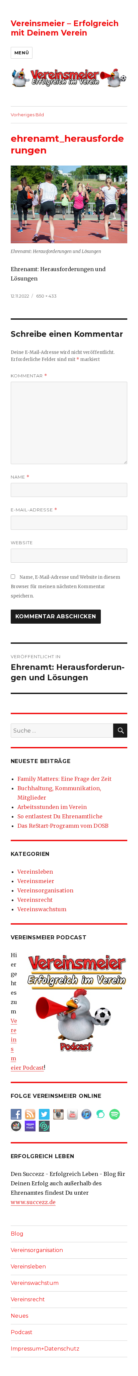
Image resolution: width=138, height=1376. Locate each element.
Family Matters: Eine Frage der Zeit (64, 778)
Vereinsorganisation (45, 890)
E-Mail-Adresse (34, 510)
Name (20, 477)
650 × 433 (46, 296)
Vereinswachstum (41, 909)
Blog (17, 1234)
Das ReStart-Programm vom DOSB (63, 825)
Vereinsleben (35, 871)
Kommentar (29, 376)
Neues (19, 1316)
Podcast (21, 1332)
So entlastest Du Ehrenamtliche (59, 816)
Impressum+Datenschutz (45, 1349)
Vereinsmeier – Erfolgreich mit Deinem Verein (65, 28)
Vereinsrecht (35, 899)
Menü (21, 52)
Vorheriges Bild (27, 114)
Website (22, 542)
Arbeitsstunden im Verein (52, 807)
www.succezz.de (33, 1202)
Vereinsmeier (35, 881)
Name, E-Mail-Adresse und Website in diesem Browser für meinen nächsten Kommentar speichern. (65, 586)
